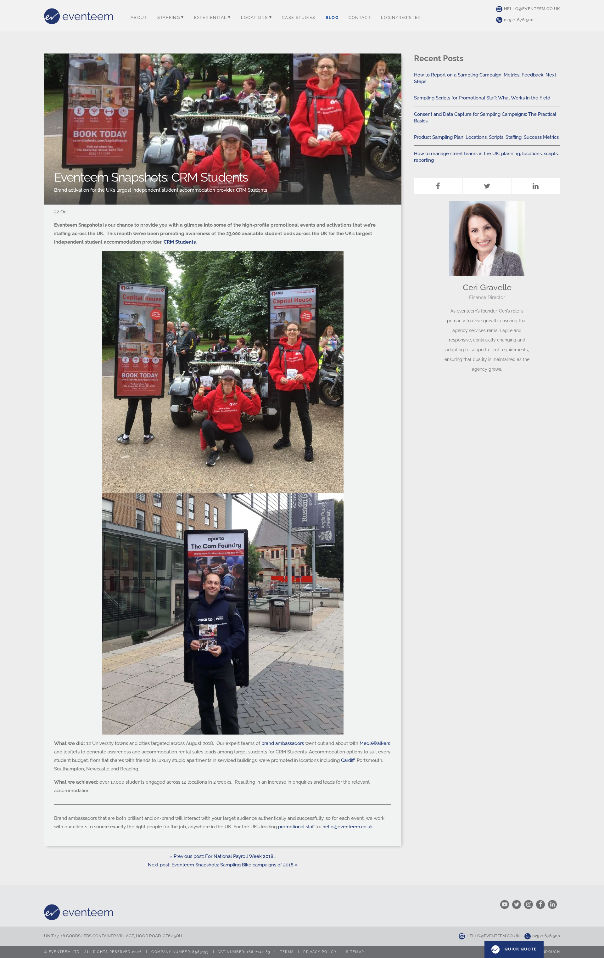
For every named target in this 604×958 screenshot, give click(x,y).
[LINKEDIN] (554, 904)
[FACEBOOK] (542, 904)
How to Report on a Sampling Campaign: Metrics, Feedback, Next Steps (485, 78)
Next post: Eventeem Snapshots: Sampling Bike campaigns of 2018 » (223, 865)
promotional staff (296, 827)
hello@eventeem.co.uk (532, 8)
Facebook (438, 186)
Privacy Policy (319, 952)
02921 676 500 (519, 19)
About (139, 17)
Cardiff (348, 760)
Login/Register (401, 17)
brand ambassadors (282, 743)
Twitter (487, 186)
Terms (287, 952)
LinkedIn (536, 186)
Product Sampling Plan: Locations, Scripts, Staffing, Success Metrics (486, 137)
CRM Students (180, 242)
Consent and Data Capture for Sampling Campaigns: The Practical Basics (485, 117)
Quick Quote (520, 949)
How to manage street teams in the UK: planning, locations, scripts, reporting (486, 157)
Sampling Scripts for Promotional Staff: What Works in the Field (482, 98)
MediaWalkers (375, 743)
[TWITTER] (518, 904)
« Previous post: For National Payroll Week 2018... (223, 856)
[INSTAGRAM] (530, 904)
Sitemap (355, 952)
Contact (360, 17)
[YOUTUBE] (506, 904)
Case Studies (299, 17)
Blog (332, 17)
